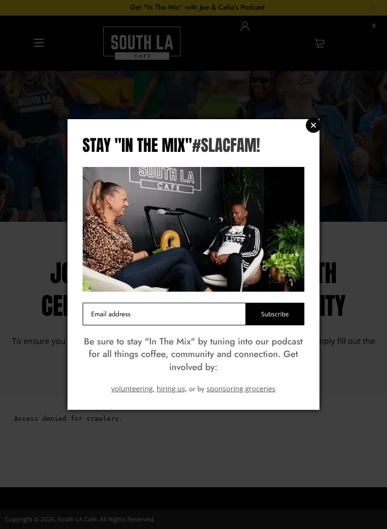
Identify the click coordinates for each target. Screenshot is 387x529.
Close (313, 125)
